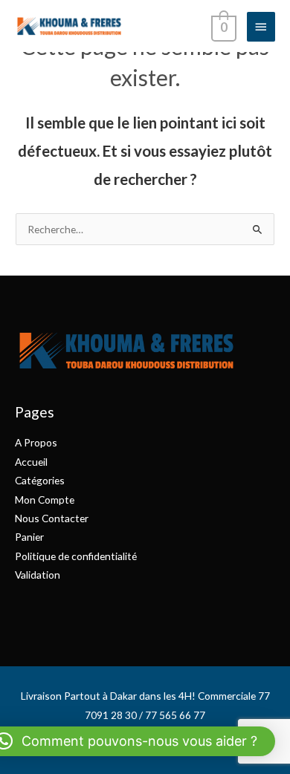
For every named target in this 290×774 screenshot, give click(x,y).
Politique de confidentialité (76, 556)
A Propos (36, 442)
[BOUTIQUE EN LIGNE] (69, 26)
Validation (37, 574)
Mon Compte (44, 499)
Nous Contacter (51, 518)
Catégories (40, 480)
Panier (29, 536)
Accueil (31, 461)
